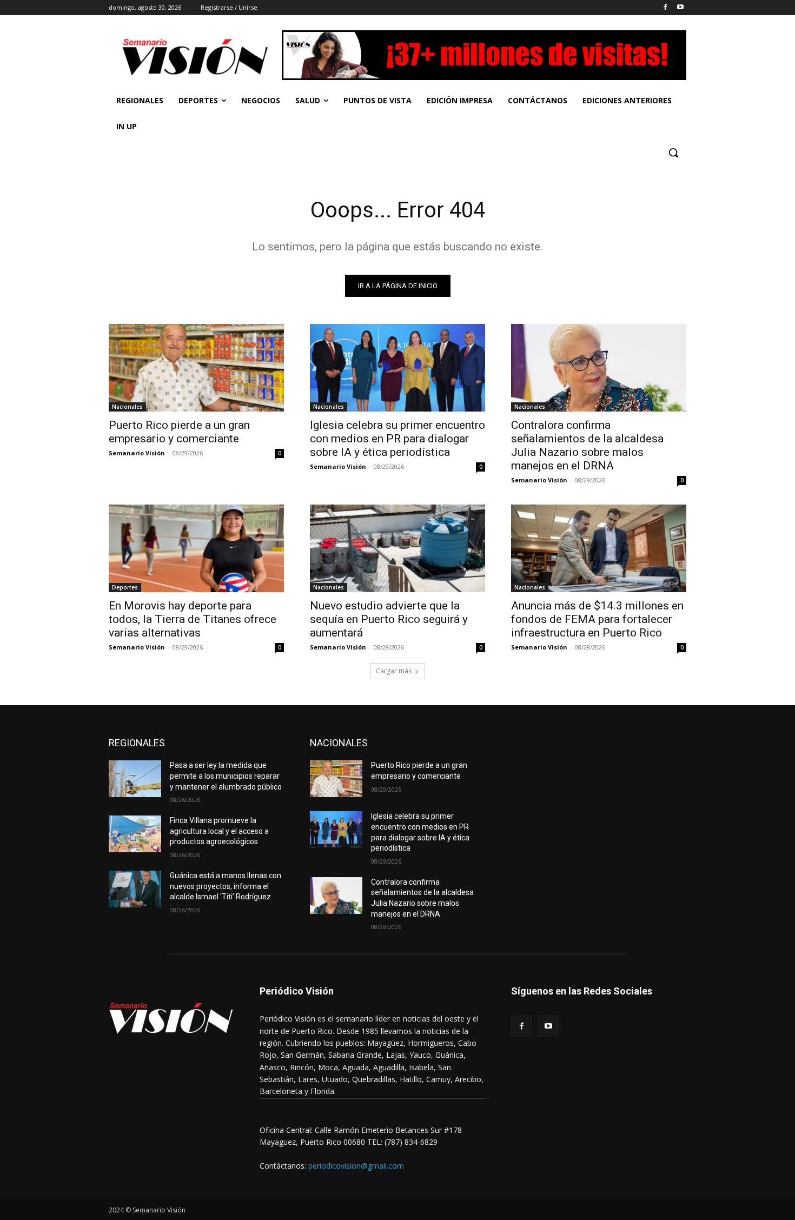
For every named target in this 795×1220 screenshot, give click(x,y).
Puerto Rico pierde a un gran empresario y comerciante (179, 432)
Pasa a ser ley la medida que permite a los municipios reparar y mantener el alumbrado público (226, 776)
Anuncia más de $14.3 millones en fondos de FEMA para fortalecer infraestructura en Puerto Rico (597, 619)
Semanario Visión (137, 453)
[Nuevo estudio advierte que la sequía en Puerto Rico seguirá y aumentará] (397, 548)
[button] (673, 152)
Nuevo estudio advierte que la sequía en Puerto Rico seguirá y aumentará (389, 619)
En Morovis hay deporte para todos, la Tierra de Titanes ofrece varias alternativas (192, 619)
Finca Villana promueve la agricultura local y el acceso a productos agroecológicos (219, 831)
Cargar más (394, 670)
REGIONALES (137, 742)
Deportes (125, 587)
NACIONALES (339, 742)
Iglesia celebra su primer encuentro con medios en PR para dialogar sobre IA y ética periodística (397, 439)
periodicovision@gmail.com (356, 1166)
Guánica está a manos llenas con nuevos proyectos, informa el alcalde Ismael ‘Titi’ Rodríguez (225, 886)
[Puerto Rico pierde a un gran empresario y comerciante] (196, 368)
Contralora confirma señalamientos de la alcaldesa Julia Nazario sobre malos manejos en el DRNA (587, 445)
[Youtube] (680, 8)
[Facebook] (665, 8)
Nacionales (127, 406)
